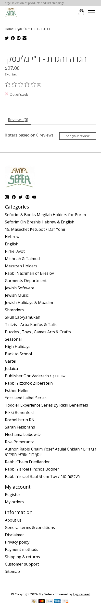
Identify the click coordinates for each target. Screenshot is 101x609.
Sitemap (12, 571)
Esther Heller (17, 390)
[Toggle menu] (91, 12)
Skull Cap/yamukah (22, 317)
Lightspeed (81, 594)
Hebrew (12, 236)
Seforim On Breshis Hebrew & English (39, 222)
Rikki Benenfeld (19, 412)
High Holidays (17, 346)
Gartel (10, 361)
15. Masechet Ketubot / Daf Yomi (35, 229)
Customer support (22, 564)
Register (12, 494)
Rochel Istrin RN (20, 419)
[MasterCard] (41, 601)
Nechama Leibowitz (23, 434)
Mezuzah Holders (21, 266)
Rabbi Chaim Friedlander (27, 461)
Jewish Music (16, 295)
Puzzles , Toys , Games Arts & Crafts (38, 332)
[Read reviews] (21, 84)
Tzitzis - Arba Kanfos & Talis (31, 324)
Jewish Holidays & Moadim (29, 302)
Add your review (77, 136)
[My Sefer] (11, 12)
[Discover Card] (65, 601)
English (11, 244)
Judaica (11, 368)
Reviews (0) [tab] (18, 119)
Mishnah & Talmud (22, 258)
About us (13, 520)
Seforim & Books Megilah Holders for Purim (45, 214)
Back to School (18, 354)
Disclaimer (14, 534)
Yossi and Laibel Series (26, 397)
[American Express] (57, 601)
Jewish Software (19, 288)
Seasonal (13, 339)
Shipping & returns (22, 556)
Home (9, 29)
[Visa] (49, 601)
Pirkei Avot (15, 251)
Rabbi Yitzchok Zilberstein (29, 383)
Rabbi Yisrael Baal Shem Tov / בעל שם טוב (42, 476)
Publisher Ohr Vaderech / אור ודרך (35, 375)
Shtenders (14, 310)
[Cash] (34, 601)
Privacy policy (17, 542)
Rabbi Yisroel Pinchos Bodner (32, 469)
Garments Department (26, 280)
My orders (14, 501)
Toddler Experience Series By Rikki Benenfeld (46, 405)
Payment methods (21, 549)
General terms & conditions (30, 527)
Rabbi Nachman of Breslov (29, 273)
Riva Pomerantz (19, 441)
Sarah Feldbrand (20, 427)
